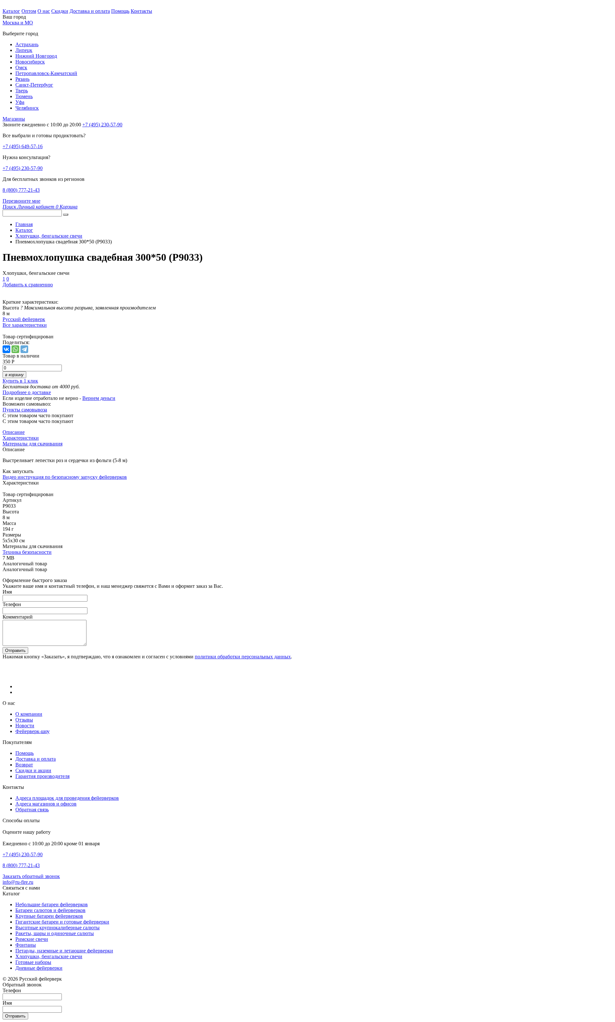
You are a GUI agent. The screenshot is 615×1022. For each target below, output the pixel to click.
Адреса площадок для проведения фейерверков (67, 798)
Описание (14, 432)
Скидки (59, 11)
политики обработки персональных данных (243, 656)
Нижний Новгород (36, 56)
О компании (28, 714)
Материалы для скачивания (32, 443)
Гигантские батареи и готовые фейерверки (62, 922)
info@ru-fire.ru (18, 882)
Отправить (15, 650)
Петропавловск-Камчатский (46, 73)
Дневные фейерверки (38, 968)
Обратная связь (32, 809)
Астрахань (26, 44)
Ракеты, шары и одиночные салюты (54, 933)
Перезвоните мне (21, 201)
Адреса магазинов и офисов (46, 804)
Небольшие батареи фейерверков (51, 904)
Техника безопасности (27, 552)
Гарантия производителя (42, 776)
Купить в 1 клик (20, 381)
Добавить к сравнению (28, 284)
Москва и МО (18, 22)
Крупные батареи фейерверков (49, 916)
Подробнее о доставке (27, 392)
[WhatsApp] (15, 349)
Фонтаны (25, 945)
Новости (24, 725)
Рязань (22, 79)
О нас (43, 11)
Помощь (120, 11)
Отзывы (24, 719)
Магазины (14, 119)
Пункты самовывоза (25, 409)
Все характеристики (25, 325)
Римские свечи (31, 939)
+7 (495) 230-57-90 (23, 168)
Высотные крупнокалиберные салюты (57, 927)
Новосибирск (30, 61)
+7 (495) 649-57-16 (23, 146)
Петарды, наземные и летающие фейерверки (64, 950)
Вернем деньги (98, 398)
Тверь (21, 90)
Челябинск (27, 108)
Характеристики (21, 438)
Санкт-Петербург (34, 85)
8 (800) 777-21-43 (21, 190)
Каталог (11, 11)
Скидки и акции (33, 770)
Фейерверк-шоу (32, 731)
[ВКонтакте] (6, 349)
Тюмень (24, 96)
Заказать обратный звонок (31, 876)
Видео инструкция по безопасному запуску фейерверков (65, 477)
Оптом (28, 11)
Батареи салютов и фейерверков (50, 910)
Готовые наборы (33, 962)
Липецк (23, 50)
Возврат (24, 764)
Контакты (141, 11)
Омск (21, 67)
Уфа (19, 102)
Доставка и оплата (90, 11)
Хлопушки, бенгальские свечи (48, 956)
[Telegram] (24, 349)
